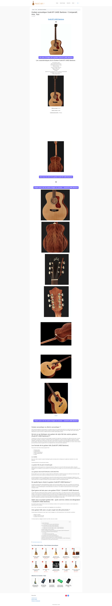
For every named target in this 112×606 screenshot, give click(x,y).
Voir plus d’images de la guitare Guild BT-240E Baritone (56, 57)
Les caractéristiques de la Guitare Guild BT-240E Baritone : (50, 525)
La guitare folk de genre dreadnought (49, 533)
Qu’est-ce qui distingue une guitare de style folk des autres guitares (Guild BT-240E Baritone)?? (55, 530)
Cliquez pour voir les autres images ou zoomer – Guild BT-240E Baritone (56, 187)
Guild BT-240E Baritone (56, 19)
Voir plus (56, 415)
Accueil (33, 9)
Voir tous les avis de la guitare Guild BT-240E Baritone (56, 177)
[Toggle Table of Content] (69, 522)
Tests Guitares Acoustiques (42, 9)
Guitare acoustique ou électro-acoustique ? (48, 529)
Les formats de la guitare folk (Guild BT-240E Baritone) (50, 531)
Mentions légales (34, 599)
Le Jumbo (45, 532)
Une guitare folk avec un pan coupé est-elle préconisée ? (50, 539)
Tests (36, 9)
